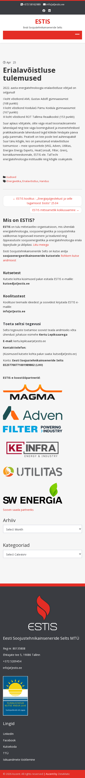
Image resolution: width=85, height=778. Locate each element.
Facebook (9, 740)
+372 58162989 (32, 4)
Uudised (11, 177)
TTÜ (5, 753)
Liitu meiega (41, 245)
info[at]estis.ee (55, 4)
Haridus (44, 181)
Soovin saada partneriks (18, 510)
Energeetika (14, 181)
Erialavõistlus (30, 181)
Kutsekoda (10, 746)
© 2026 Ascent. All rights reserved (23, 774)
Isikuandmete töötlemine (19, 759)
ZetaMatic (64, 774)
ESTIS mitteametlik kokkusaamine (55, 210)
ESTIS (42, 21)
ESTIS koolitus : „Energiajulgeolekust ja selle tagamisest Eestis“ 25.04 (42, 201)
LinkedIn (8, 734)
